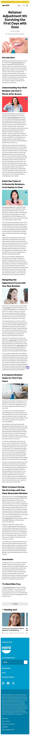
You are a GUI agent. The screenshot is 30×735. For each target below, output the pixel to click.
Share (16, 603)
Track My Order (24, 1)
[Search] (24, 5)
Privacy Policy (5, 718)
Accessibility (5, 726)
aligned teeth (8, 518)
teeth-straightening (13, 117)
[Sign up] (25, 662)
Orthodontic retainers (7, 207)
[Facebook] (8, 683)
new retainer (7, 307)
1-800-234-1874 (7, 642)
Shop (19, 5)
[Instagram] (3, 683)
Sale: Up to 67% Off (10, 1)
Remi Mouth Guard (9, 587)
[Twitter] (13, 683)
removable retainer (22, 496)
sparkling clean (13, 340)
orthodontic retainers (16, 62)
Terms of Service (6, 721)
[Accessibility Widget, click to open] (27, 367)
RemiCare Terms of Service (8, 724)
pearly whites (20, 345)
